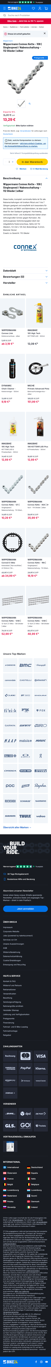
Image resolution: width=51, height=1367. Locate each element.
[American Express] (10, 1068)
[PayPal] (25, 1068)
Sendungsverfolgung (12, 1002)
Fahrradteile (24, 27)
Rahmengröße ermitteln (13, 1006)
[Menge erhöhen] (13, 162)
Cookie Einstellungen (12, 960)
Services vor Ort (10, 940)
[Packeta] (41, 1126)
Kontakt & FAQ (9, 981)
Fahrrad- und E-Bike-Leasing (15, 1027)
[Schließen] (44, 33)
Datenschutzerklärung (12, 956)
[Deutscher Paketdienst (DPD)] (25, 1113)
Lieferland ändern (9, 1244)
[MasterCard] (25, 1056)
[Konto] (39, 8)
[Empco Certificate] (10, 1146)
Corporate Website (11, 931)
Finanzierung (8, 1023)
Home (5, 27)
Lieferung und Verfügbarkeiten (16, 1014)
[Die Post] (41, 1113)
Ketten (41, 27)
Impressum (8, 927)
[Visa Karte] (41, 1056)
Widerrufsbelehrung (11, 952)
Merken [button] (23, 169)
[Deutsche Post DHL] (10, 1113)
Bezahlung (7, 998)
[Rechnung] (10, 1056)
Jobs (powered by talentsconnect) (18, 935)
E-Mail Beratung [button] (40, 169)
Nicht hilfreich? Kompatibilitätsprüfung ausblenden (29, 153)
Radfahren (14, 27)
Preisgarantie (8, 1018)
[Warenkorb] (46, 8)
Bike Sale (11, 21)
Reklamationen (9, 989)
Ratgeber (7, 1035)
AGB (5, 948)
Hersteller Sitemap (11, 1010)
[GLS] (10, 1126)
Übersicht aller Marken (16, 827)
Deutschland (7, 134)
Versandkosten (9, 994)
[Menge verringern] (6, 162)
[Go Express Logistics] (25, 1126)
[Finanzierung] (41, 1080)
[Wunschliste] (33, 8)
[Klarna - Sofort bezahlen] (41, 1068)
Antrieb (34, 27)
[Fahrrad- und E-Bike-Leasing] (10, 1093)
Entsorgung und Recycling (14, 964)
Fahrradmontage (10, 1031)
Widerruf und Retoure (12, 985)
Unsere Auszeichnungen (13, 944)
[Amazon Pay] (10, 1080)
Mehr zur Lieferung (22, 1291)
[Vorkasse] (25, 1080)
